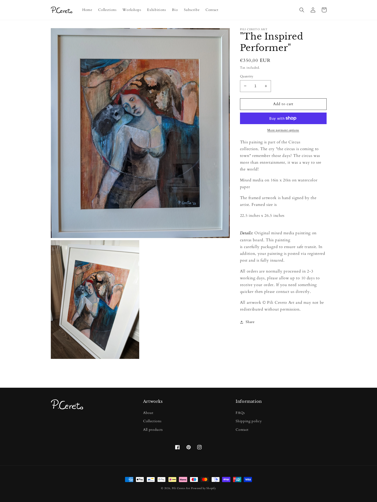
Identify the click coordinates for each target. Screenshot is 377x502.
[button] (302, 10)
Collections (152, 421)
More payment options (283, 130)
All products (153, 429)
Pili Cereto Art (181, 488)
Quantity (247, 76)
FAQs (240, 412)
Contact (242, 429)
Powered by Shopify (203, 488)
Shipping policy (249, 421)
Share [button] (250, 322)
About (148, 412)
